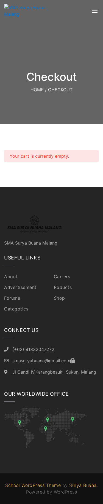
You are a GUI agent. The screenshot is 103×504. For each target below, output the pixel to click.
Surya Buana (83, 485)
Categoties (16, 309)
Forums (12, 298)
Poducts (63, 287)
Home (37, 89)
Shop (59, 298)
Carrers (62, 276)
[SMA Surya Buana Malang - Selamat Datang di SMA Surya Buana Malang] (31, 10)
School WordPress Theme (33, 485)
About (11, 276)
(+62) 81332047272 (33, 349)
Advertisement (20, 287)
